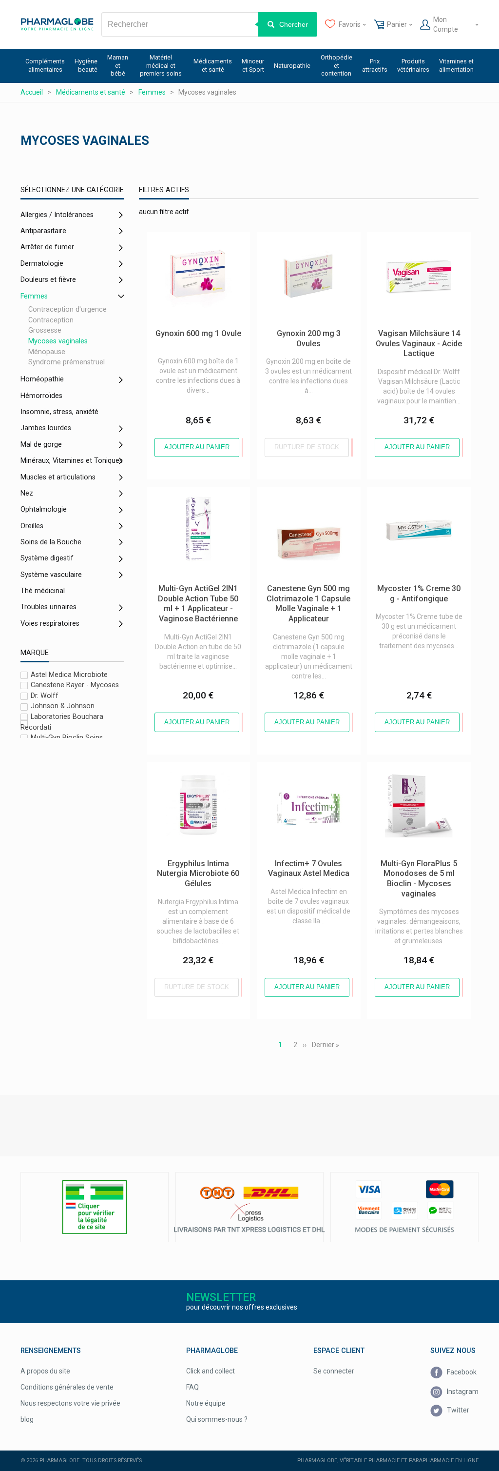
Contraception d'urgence (67, 309)
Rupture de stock (306, 447)
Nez (26, 493)
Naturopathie (292, 65)
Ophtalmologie (43, 509)
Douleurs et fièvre (48, 280)
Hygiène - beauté (86, 65)
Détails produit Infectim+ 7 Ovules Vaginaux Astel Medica (308, 772)
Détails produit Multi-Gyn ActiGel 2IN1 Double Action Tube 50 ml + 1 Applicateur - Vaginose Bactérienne (196, 506)
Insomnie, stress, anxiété (59, 412)
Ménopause (46, 352)
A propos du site (45, 1371)
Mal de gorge (41, 444)
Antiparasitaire (43, 231)
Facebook (461, 1372)
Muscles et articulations (58, 477)
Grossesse (44, 331)
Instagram (462, 1391)
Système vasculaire (51, 575)
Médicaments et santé (212, 65)
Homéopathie (42, 379)
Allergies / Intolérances (57, 215)
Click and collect (210, 1371)
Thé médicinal (42, 591)
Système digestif (47, 558)
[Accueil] (57, 24)
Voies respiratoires (49, 623)
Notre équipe (206, 1403)
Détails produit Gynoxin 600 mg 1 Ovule (197, 242)
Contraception (51, 320)
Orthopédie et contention (336, 65)
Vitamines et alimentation (456, 65)
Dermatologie (41, 263)
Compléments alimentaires (45, 65)
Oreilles (31, 526)
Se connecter (333, 1371)
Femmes (34, 296)
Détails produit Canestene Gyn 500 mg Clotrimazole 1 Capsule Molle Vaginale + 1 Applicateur (305, 502)
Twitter (457, 1410)
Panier (397, 24)
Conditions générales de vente (67, 1387)
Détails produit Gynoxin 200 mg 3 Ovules (307, 242)
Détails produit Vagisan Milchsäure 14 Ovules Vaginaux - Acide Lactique (416, 246)
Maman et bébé (117, 65)
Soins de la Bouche (50, 542)
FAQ (192, 1387)
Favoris (350, 24)
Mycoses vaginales (58, 341)
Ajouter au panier (197, 447)
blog (27, 1419)
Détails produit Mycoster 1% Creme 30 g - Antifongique (409, 497)
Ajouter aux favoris (242, 447)
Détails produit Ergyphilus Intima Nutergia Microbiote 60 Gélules (196, 772)
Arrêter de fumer (47, 247)
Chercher (293, 24)
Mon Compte (445, 24)
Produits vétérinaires (413, 65)
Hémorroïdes (41, 396)
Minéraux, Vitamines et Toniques (71, 461)
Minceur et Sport (253, 65)
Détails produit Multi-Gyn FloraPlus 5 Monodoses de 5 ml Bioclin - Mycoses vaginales (414, 777)
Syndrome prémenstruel (66, 362)
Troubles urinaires (48, 607)
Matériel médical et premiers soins (161, 65)
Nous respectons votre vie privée (70, 1403)
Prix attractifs (374, 65)
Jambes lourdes (45, 428)
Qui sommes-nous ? (217, 1419)
